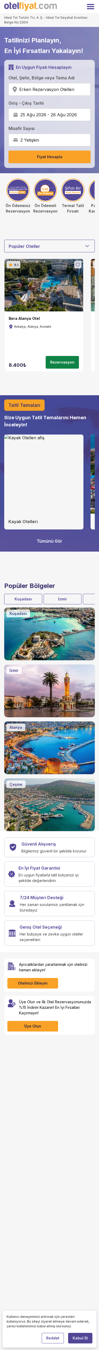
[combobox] (76, 89)
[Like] (78, 264)
